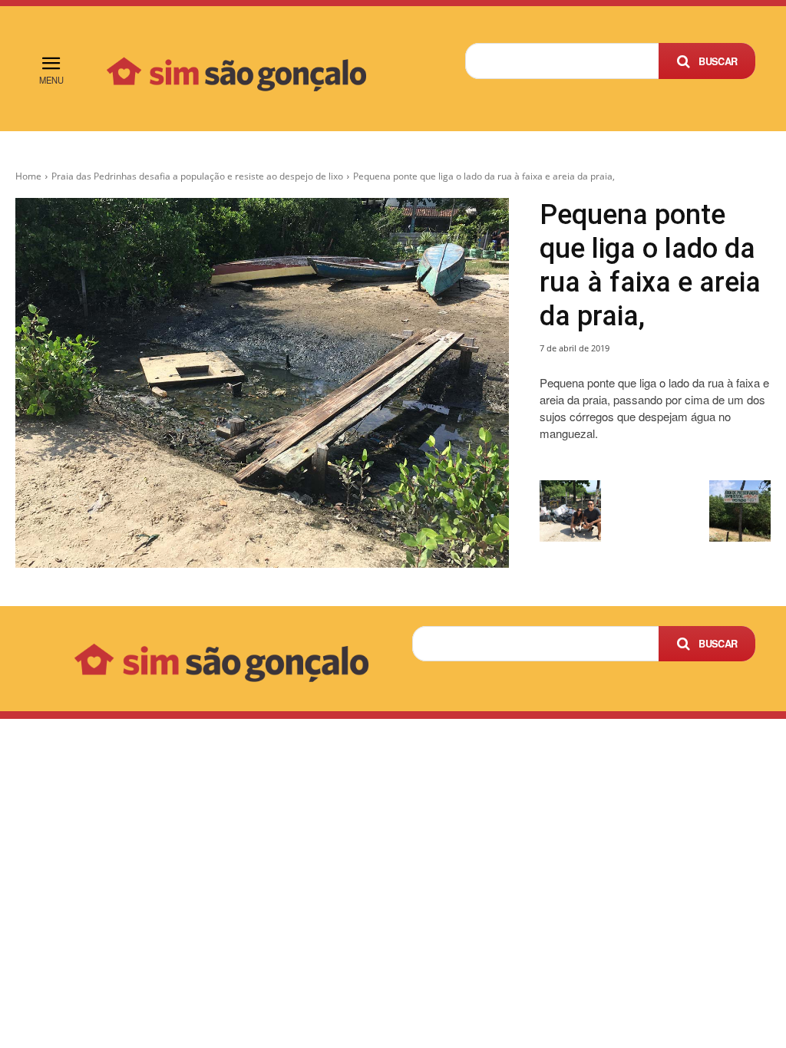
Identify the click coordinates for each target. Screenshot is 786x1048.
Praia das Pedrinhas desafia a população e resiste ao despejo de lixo (197, 176)
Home (28, 176)
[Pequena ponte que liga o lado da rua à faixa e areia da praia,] (262, 383)
